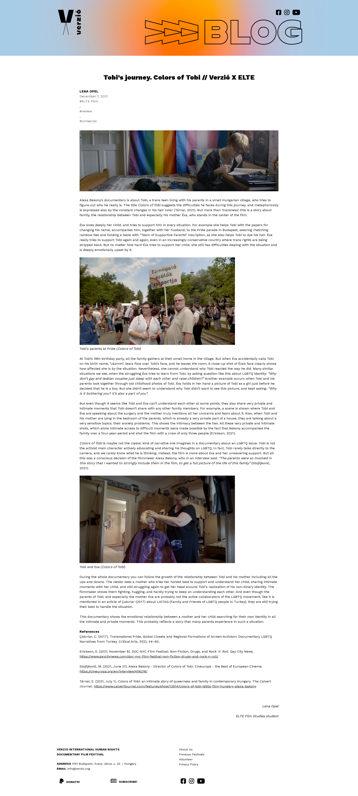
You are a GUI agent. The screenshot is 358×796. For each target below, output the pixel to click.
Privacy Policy (188, 764)
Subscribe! (127, 781)
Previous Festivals (191, 754)
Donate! (73, 782)
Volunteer (186, 759)
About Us (186, 749)
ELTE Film (90, 101)
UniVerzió (89, 121)
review (87, 111)
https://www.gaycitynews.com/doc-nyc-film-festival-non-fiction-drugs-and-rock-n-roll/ (149, 656)
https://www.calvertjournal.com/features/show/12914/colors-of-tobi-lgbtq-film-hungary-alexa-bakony (175, 686)
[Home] (69, 23)
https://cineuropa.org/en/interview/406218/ (114, 671)
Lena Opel (89, 91)
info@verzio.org (78, 768)
